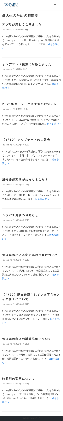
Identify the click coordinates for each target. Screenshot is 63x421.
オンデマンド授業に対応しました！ (28, 64)
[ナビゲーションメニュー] (55, 5)
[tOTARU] (11, 5)
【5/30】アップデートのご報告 (26, 139)
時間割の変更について (18, 378)
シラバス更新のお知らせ (20, 215)
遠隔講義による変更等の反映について (30, 255)
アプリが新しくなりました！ (23, 24)
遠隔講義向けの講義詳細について (27, 339)
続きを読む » (54, 123)
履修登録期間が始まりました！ (25, 179)
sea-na (9, 29)
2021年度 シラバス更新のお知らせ (29, 104)
